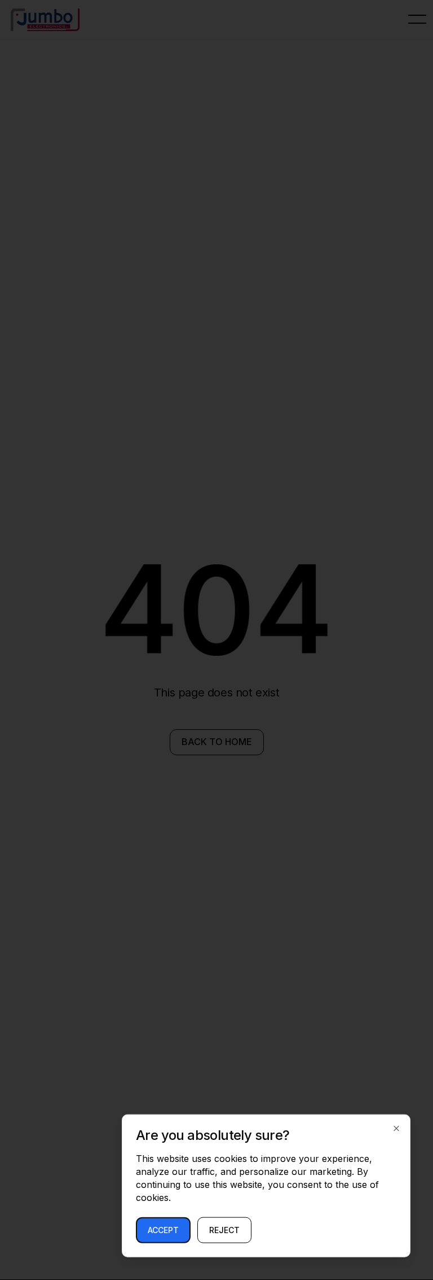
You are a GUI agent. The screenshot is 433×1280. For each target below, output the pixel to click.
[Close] (396, 1128)
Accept (163, 1230)
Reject (224, 1230)
